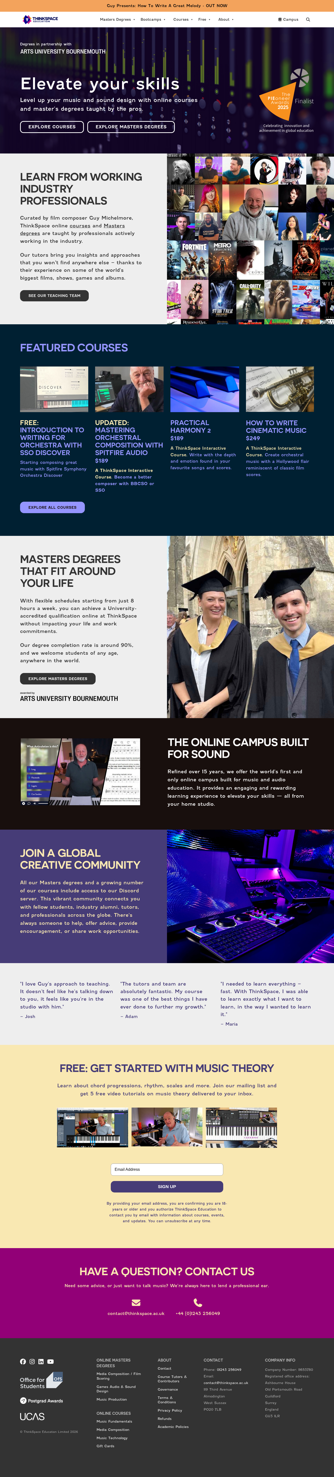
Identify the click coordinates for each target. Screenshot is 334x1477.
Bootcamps (151, 19)
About (223, 19)
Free (202, 19)
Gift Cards (105, 1446)
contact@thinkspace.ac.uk (226, 1383)
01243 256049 (229, 1370)
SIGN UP (167, 1186)
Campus (290, 19)
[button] (308, 19)
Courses (181, 19)
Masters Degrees (115, 19)
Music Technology (112, 1438)
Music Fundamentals (114, 1421)
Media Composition (113, 1430)
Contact (164, 1368)
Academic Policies (173, 1427)
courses (80, 226)
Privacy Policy (170, 1410)
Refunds (165, 1419)
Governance (168, 1389)
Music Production (112, 1399)
